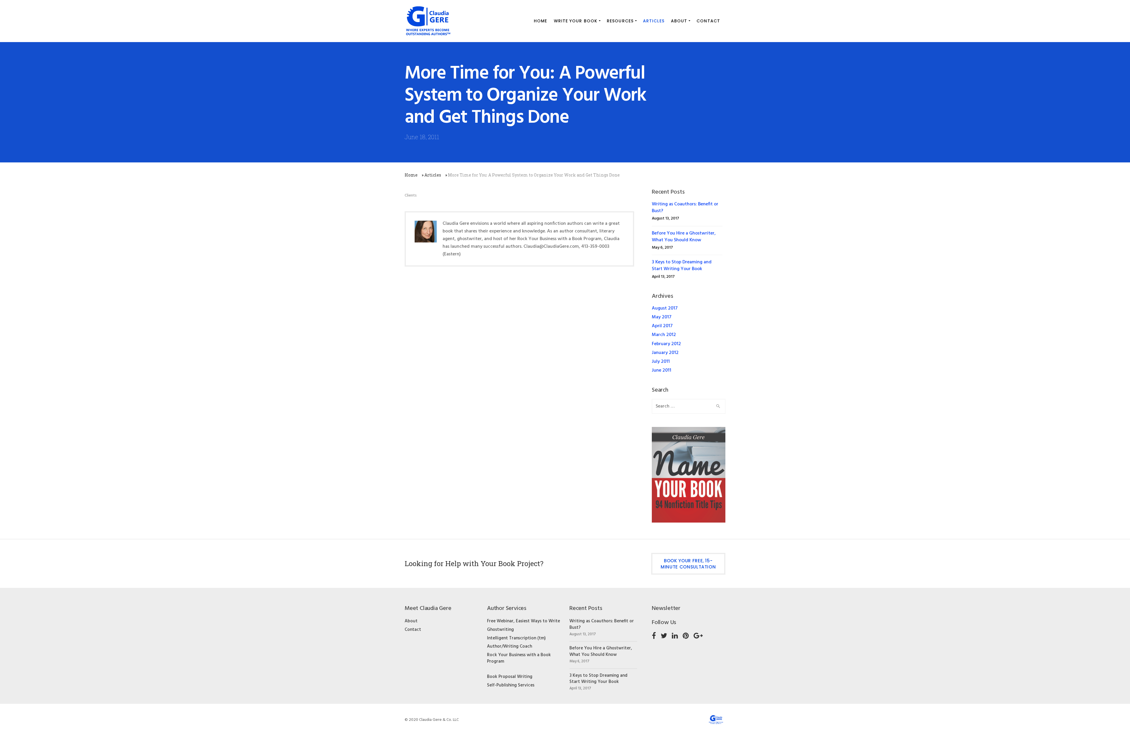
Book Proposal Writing (509, 676)
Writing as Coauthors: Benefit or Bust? (685, 207)
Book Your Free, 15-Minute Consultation (688, 564)
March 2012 (664, 335)
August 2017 (665, 308)
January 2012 (665, 353)
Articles (432, 175)
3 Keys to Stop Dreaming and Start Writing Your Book (682, 265)
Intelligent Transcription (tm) (516, 638)
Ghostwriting (500, 629)
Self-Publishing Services (510, 685)
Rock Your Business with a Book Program (519, 658)
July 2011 (661, 361)
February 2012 (666, 344)
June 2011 (661, 370)
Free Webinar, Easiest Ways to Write (523, 621)
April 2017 (662, 326)
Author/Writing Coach (509, 646)
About (411, 621)
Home (411, 175)
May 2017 (662, 317)
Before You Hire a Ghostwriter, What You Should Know (684, 237)
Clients (411, 195)
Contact (413, 629)
